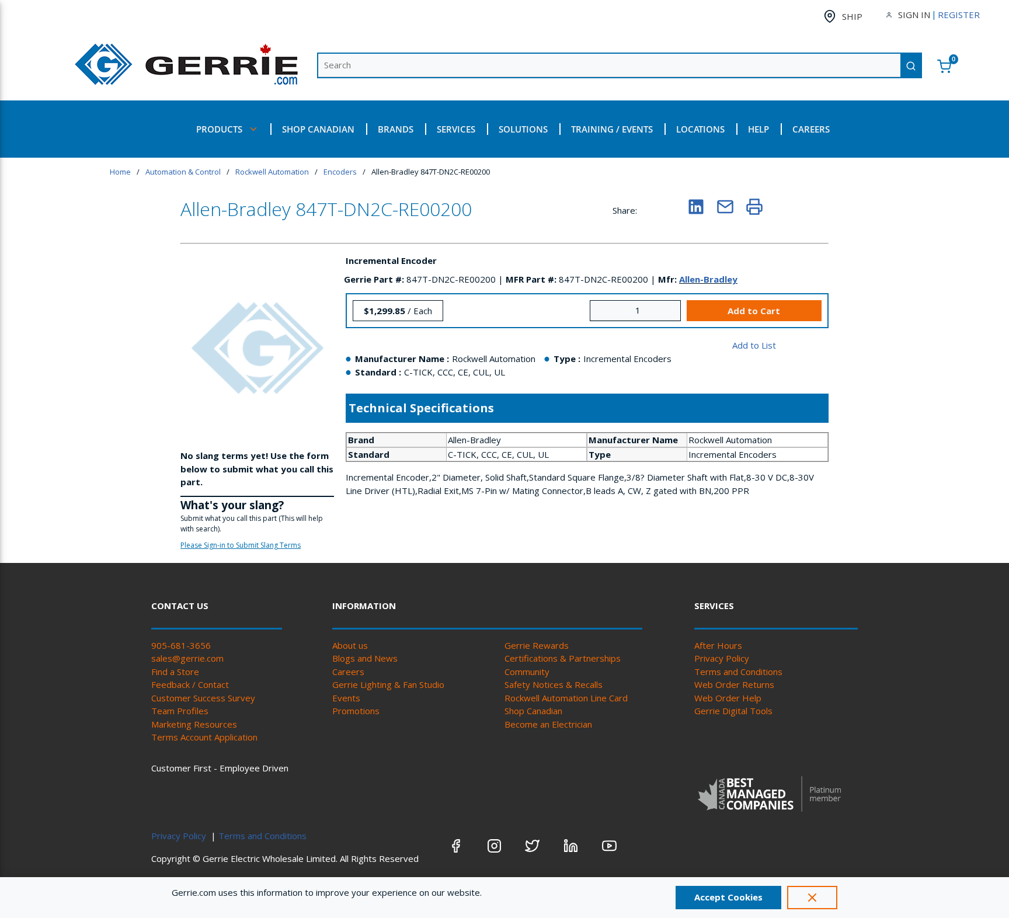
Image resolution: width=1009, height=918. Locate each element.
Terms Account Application (204, 737)
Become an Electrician (548, 724)
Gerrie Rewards (537, 645)
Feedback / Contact (190, 684)
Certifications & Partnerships (563, 658)
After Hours (718, 645)
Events (346, 698)
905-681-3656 (181, 645)
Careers (348, 671)
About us (350, 645)
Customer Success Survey (203, 698)
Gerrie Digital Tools (733, 711)
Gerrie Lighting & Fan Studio (388, 684)
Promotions (356, 711)
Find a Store (175, 671)
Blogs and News (365, 658)
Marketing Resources (194, 724)
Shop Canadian (533, 711)
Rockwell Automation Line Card (566, 698)
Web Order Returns (734, 684)
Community (527, 671)
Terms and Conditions (738, 671)
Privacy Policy (721, 658)
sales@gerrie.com (187, 658)
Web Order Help (727, 698)
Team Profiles (179, 711)
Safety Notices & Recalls (554, 684)
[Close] (812, 897)
